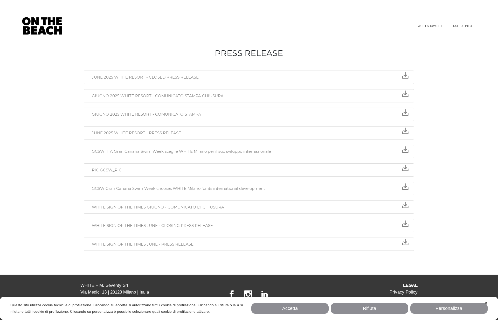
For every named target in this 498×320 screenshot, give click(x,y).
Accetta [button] (290, 308)
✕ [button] (486, 303)
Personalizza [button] (448, 308)
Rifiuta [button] (369, 308)
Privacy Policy (404, 292)
